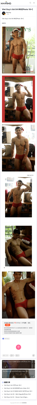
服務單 (17, 333)
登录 (7, 325)
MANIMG (24, 402)
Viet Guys (6, 338)
